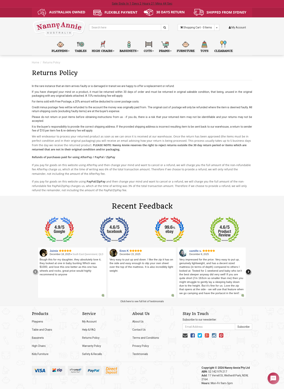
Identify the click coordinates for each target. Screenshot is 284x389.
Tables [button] (81, 51)
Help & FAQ (88, 329)
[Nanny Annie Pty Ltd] (59, 27)
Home (35, 62)
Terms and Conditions (145, 337)
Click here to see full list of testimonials (142, 301)
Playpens (37, 321)
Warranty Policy (91, 345)
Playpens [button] (60, 51)
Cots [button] (148, 51)
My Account (89, 321)
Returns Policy (51, 62)
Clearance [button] (223, 51)
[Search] (164, 27)
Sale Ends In (142, 3)
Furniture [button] (186, 51)
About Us (138, 321)
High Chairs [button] (102, 51)
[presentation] (35, 272)
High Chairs (39, 345)
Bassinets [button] (128, 51)
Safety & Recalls (92, 354)
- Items (197, 27)
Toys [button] (204, 51)
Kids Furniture (40, 354)
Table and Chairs (42, 329)
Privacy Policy (140, 345)
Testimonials (140, 354)
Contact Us (139, 329)
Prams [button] (164, 51)
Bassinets (38, 337)
